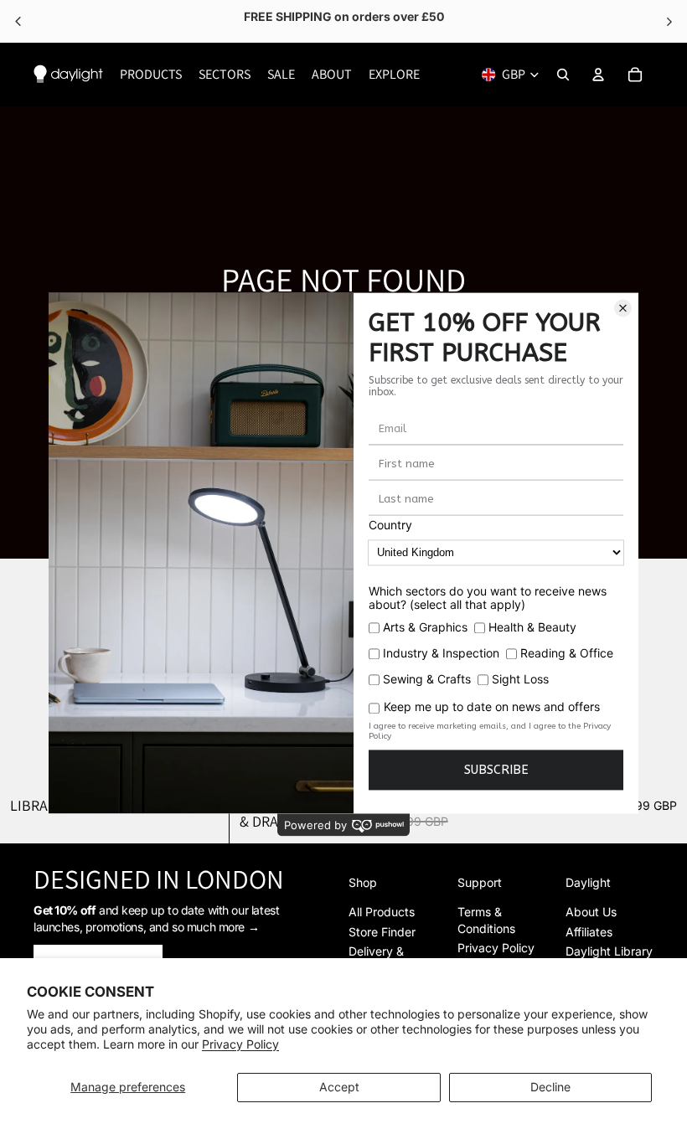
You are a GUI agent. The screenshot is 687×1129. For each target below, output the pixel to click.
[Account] (598, 74)
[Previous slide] (25, 672)
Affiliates (589, 932)
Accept (339, 1087)
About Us (591, 912)
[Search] (563, 74)
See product (471, 21)
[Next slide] (662, 672)
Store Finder (382, 932)
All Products (382, 912)
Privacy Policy (240, 1044)
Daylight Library (609, 951)
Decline (550, 1087)
